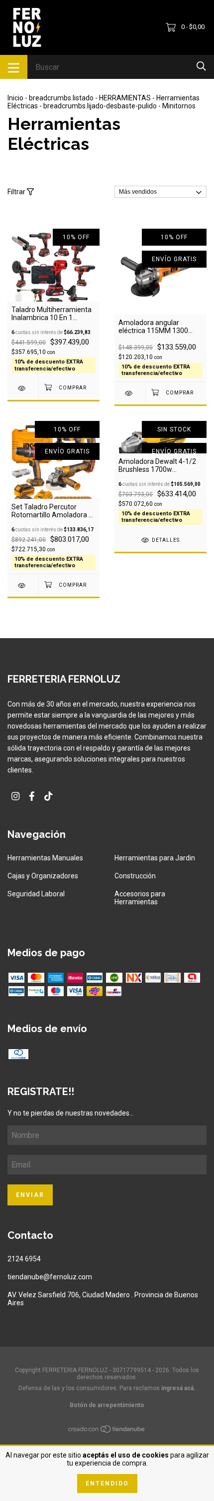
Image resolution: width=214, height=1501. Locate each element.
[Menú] (13, 67)
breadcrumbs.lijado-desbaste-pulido (100, 106)
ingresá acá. (178, 1388)
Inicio (15, 98)
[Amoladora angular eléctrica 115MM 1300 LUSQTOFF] (129, 393)
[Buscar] (201, 66)
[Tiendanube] (107, 1431)
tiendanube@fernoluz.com (49, 1277)
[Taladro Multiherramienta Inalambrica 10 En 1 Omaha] (22, 388)
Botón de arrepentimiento (107, 1405)
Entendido (107, 1483)
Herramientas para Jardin (154, 858)
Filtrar (17, 192)
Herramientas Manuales (45, 858)
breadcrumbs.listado (61, 98)
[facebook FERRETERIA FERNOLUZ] (32, 796)
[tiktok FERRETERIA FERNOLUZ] (48, 796)
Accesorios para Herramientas (139, 898)
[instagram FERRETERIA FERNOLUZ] (15, 796)
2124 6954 (24, 1259)
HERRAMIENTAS (125, 98)
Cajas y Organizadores (42, 876)
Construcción (135, 876)
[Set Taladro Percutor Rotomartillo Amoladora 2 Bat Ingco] (22, 585)
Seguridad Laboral (36, 894)
